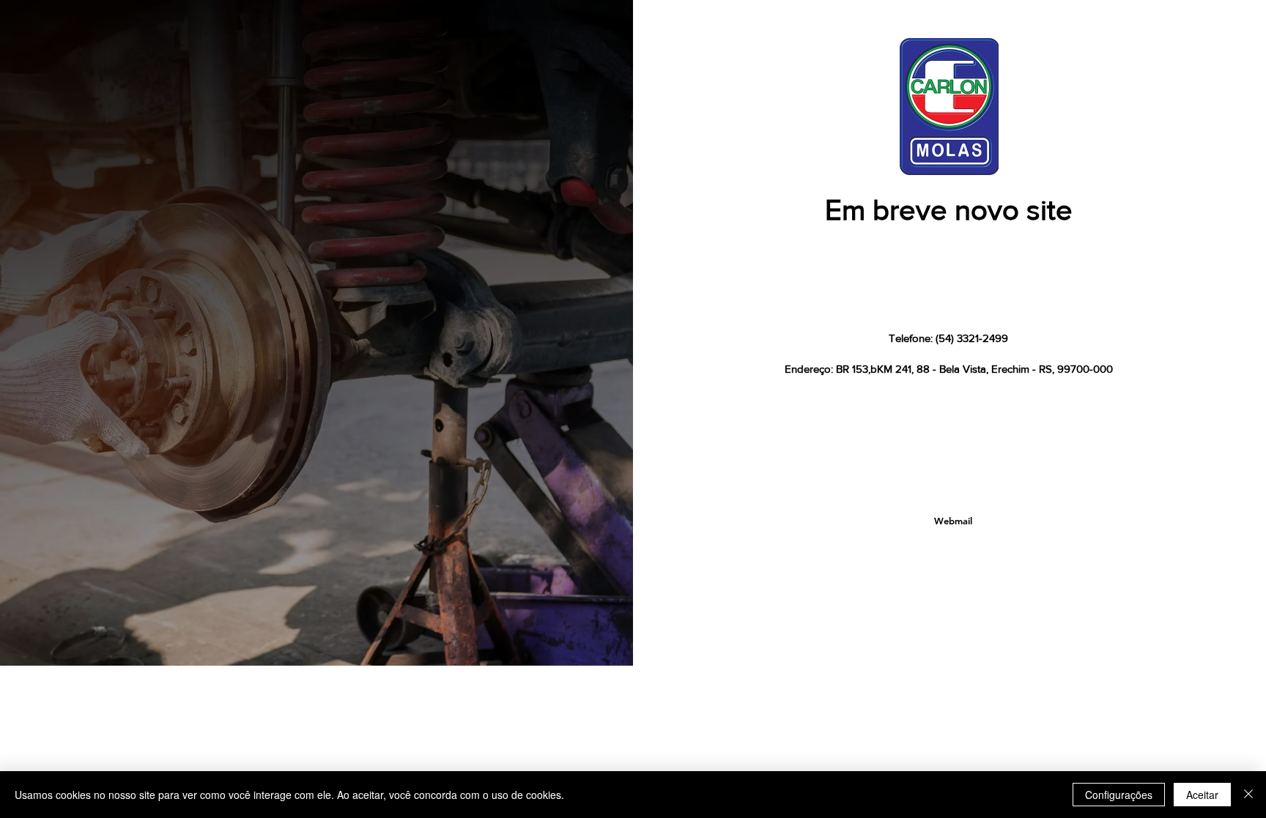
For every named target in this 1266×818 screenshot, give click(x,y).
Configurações (1118, 794)
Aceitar (1202, 794)
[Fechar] (1248, 794)
